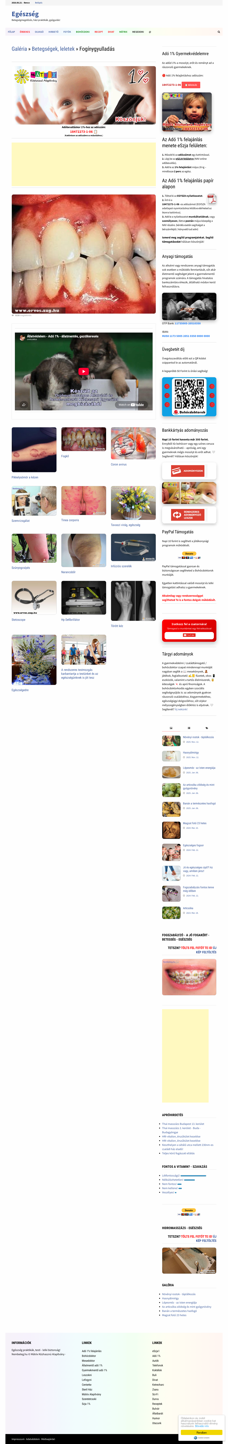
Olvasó (39, 31)
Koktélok (157, 1370)
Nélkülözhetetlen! (173, 1179)
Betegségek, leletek (53, 49)
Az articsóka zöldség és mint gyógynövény (186, 1306)
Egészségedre (20, 690)
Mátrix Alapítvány (91, 1394)
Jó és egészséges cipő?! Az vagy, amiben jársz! (198, 869)
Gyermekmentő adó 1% (94, 1370)
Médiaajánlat (48, 1439)
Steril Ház (87, 1389)
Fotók (67, 31)
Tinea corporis (70, 520)
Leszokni (87, 1375)
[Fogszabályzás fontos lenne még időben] (171, 888)
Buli (154, 1375)
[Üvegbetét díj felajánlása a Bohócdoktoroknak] (189, 396)
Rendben (202, 1432)
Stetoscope (18, 620)
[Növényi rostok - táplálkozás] (171, 737)
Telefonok (157, 1365)
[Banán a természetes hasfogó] (171, 804)
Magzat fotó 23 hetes (194, 823)
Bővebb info (202, 1426)
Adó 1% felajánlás (91, 1351)
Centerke (86, 1384)
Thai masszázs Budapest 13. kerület (183, 1124)
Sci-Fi (155, 1394)
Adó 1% (156, 1355)
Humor (156, 1418)
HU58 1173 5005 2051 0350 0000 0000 (186, 336)
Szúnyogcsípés (21, 568)
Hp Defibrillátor (70, 620)
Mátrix (123, 31)
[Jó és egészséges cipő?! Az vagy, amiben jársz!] (171, 868)
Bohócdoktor (89, 1355)
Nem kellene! (170, 1188)
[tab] (171, 728)
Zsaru (155, 1389)
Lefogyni (87, 1379)
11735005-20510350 (188, 323)
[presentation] (171, 728)
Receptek (157, 1403)
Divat (111, 31)
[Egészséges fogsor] (171, 846)
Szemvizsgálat (21, 521)
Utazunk (156, 1423)
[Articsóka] (171, 908)
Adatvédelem (33, 1439)
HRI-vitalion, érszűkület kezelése (181, 1136)
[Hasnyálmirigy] (171, 753)
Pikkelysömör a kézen (25, 477)
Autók (155, 1360)
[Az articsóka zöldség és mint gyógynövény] (171, 785)
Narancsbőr (68, 572)
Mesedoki (138, 31)
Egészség (25, 13)
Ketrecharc (158, 1384)
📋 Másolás (191, 85)
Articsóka (188, 908)
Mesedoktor (88, 1360)
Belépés (38, 2)
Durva (155, 1399)
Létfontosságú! (171, 1175)
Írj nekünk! (181, 709)
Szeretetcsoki (89, 1399)
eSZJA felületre (185, 158)
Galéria (19, 49)
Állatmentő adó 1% (92, 1365)
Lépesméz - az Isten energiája (199, 767)
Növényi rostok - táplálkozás (198, 737)
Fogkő (65, 456)
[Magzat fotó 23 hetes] (171, 823)
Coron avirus (119, 464)
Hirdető (53, 31)
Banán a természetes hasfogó (199, 803)
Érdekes (25, 31)
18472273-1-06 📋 (84, 131)
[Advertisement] (84, 164)
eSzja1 (156, 1351)
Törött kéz (117, 626)
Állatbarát (157, 1413)
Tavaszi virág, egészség (125, 525)
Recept (99, 31)
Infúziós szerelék (121, 566)
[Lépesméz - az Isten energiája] (171, 768)
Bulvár (155, 1408)
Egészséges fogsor (193, 845)
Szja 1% (86, 1403)
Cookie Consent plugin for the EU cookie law (201, 1437)
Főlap (11, 31)
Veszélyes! (168, 1192)
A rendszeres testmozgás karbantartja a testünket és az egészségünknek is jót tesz (79, 673)
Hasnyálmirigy (191, 752)
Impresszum (18, 1439)
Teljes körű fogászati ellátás (178, 1153)
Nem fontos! (169, 1184)
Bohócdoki (83, 31)
